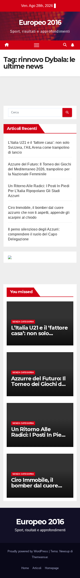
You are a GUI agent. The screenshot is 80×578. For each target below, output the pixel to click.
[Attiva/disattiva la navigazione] (37, 45)
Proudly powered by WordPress (28, 551)
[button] (65, 45)
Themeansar (40, 557)
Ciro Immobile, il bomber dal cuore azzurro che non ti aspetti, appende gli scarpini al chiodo (39, 212)
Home (25, 568)
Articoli (36, 568)
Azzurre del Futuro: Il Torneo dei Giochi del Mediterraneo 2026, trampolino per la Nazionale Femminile (39, 169)
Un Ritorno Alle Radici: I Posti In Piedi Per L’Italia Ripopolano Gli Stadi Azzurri (38, 191)
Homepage (52, 568)
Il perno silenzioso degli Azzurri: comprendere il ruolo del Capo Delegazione (34, 234)
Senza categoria (23, 321)
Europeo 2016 (40, 22)
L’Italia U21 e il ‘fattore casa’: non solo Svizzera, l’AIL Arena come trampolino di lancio (38, 147)
